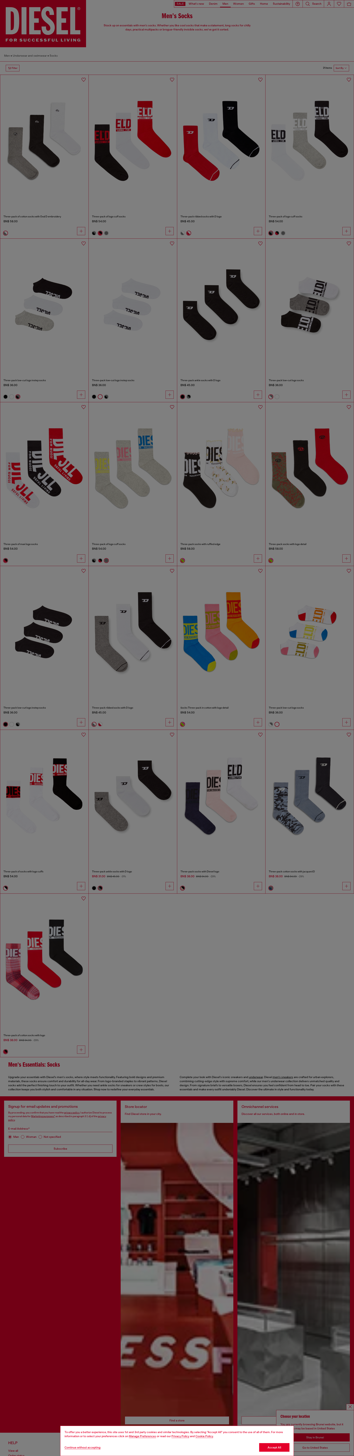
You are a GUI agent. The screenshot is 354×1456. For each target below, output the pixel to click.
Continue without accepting (83, 1447)
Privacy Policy (180, 1436)
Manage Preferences (142, 1436)
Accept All (274, 1447)
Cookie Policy (204, 1436)
